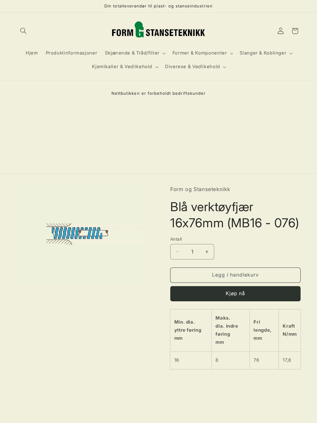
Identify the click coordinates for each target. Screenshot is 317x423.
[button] (23, 31)
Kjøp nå (235, 293)
